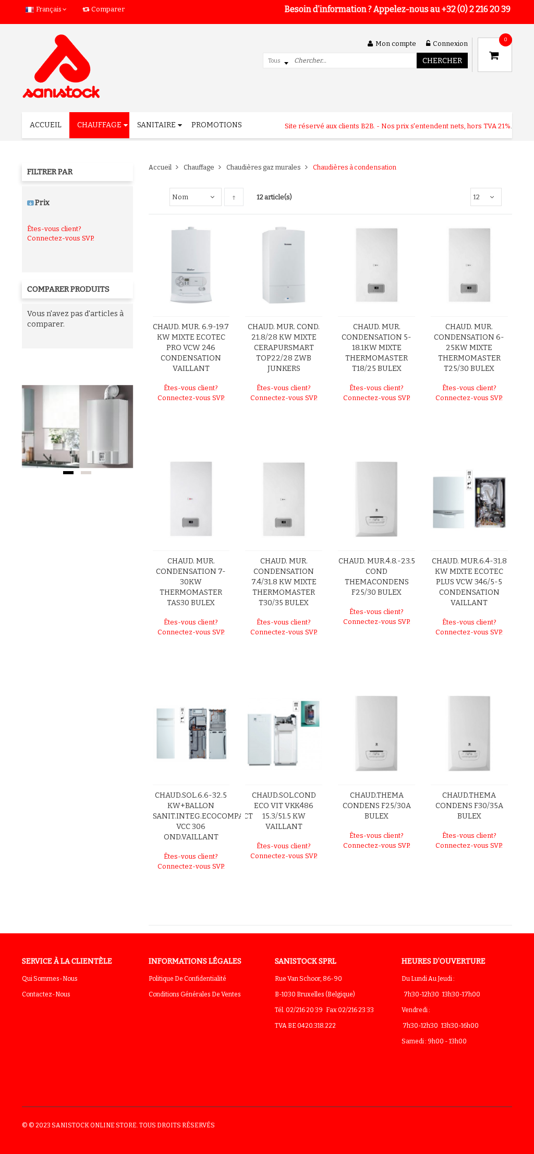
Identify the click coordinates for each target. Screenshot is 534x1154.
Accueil (160, 167)
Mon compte (395, 43)
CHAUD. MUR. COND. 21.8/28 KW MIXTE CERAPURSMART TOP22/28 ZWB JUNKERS (284, 347)
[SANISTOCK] (61, 66)
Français (49, 9)
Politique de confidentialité (187, 978)
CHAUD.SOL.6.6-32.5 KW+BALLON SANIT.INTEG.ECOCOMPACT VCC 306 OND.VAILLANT (203, 816)
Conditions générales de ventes (195, 994)
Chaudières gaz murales (263, 167)
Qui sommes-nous (50, 978)
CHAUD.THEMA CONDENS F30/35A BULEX (469, 806)
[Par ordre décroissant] (234, 197)
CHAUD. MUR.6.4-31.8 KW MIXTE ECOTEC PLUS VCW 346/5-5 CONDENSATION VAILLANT (469, 582)
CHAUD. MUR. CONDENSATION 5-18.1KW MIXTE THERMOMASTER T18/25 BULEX (376, 347)
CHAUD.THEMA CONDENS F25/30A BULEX (377, 806)
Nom (180, 197)
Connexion (450, 43)
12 (476, 197)
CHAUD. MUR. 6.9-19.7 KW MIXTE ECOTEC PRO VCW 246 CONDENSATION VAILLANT (191, 347)
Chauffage (199, 167)
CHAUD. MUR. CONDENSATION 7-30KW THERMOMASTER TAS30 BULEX (191, 582)
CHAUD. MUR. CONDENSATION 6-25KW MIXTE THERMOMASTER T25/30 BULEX (469, 347)
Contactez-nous (46, 994)
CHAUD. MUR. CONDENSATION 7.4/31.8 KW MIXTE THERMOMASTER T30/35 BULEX (284, 582)
